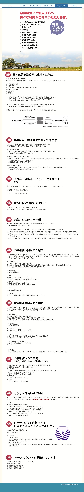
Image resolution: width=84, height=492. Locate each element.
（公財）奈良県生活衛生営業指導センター (19, 254)
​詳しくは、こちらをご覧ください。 (17, 193)
